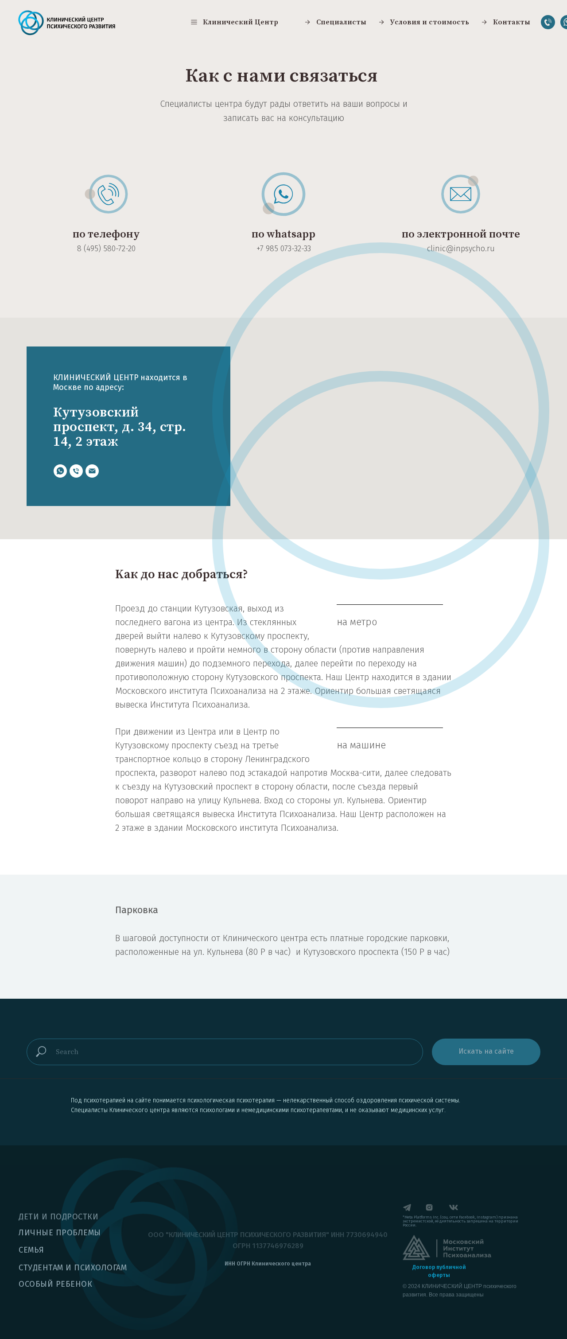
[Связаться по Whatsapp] (60, 471)
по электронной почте (461, 234)
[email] (92, 471)
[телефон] (76, 471)
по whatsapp (283, 234)
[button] (234, 22)
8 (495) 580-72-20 (106, 248)
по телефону (106, 234)
